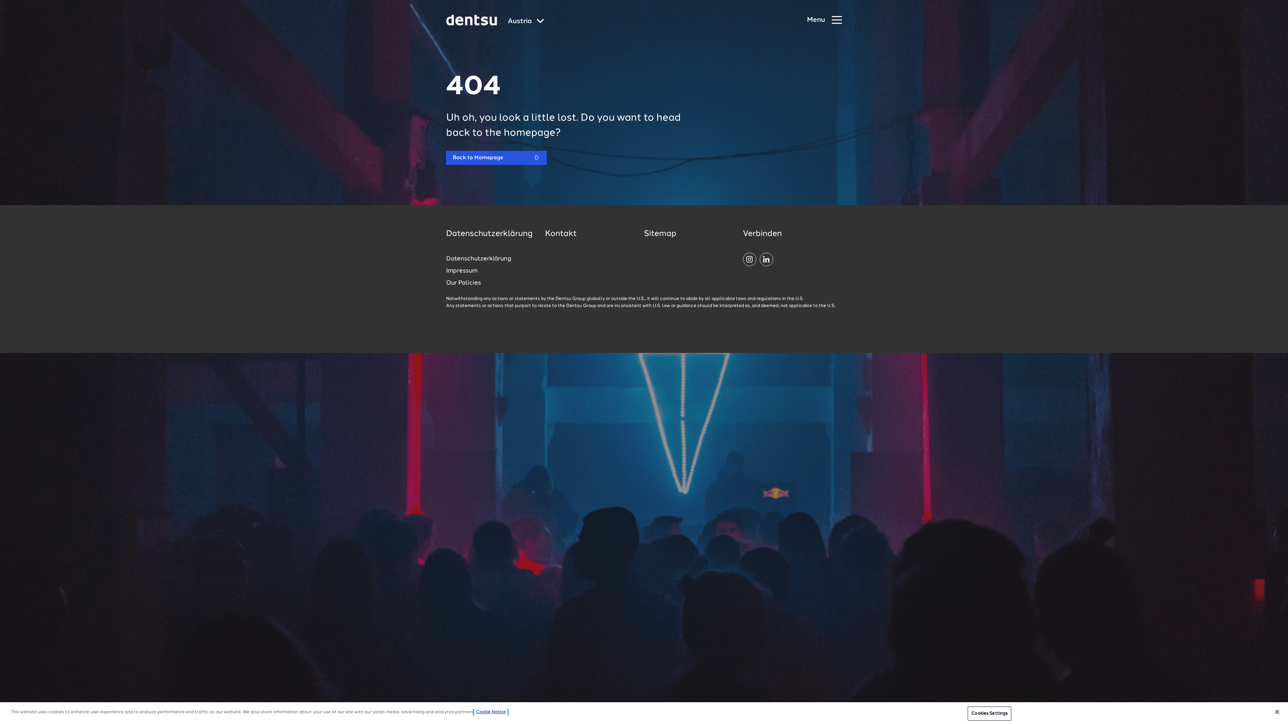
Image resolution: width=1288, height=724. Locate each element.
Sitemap (660, 234)
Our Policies (463, 283)
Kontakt (561, 234)
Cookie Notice (491, 712)
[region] (644, 713)
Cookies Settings (989, 713)
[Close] (1277, 712)
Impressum (462, 271)
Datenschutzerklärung (478, 259)
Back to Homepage (478, 158)
